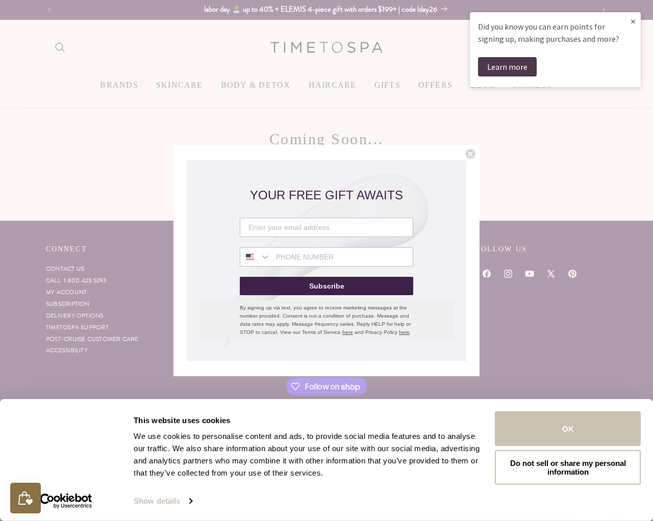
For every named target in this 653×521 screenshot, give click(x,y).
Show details (157, 501)
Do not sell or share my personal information (568, 467)
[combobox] (255, 257)
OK (568, 428)
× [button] (633, 21)
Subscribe (326, 286)
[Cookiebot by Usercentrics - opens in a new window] (66, 501)
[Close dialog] (470, 154)
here (347, 332)
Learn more (507, 67)
